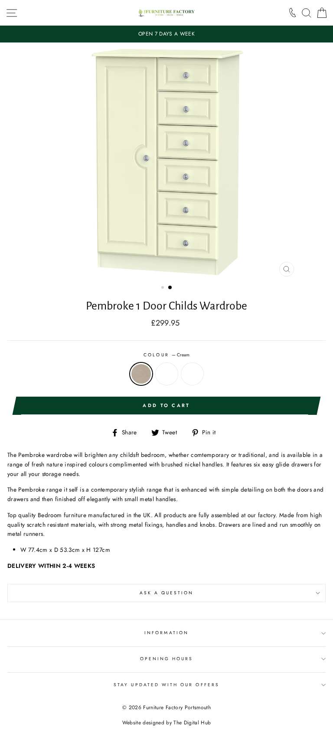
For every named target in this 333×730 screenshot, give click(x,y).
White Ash (192, 374)
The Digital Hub (192, 723)
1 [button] (163, 288)
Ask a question (167, 593)
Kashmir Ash (167, 374)
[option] (166, 34)
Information (166, 632)
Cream (141, 374)
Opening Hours (166, 658)
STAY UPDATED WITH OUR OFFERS (166, 684)
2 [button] (170, 288)
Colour (166, 355)
